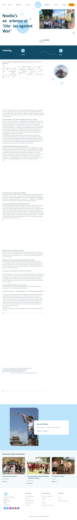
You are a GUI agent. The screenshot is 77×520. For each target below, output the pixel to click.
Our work (27, 4)
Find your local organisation (47, 496)
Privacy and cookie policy (63, 500)
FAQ (59, 496)
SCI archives (27, 505)
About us (9, 4)
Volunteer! (44, 498)
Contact (59, 498)
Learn (43, 500)
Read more (4, 481)
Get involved (18, 4)
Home (3, 4)
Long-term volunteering (29, 500)
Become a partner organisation (47, 505)
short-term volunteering (29, 496)
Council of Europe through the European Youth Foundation (14, 369)
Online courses (28, 498)
